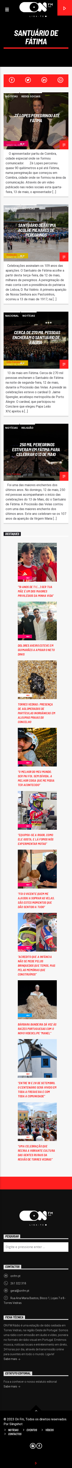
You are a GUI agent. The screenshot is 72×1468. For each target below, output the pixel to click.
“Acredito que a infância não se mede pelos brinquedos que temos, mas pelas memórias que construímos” (36, 965)
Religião (27, 428)
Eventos (32, 1430)
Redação (12, 142)
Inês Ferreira (14, 362)
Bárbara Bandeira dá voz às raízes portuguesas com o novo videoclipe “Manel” (37, 1028)
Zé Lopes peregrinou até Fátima (37, 118)
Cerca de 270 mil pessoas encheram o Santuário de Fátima (36, 337)
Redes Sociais (30, 96)
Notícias (11, 96)
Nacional (12, 208)
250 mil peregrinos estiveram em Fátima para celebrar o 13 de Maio (36, 449)
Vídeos (49, 1430)
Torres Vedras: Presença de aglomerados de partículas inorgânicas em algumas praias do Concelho (36, 713)
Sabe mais (11, 1359)
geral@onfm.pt (19, 1290)
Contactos (14, 1434)
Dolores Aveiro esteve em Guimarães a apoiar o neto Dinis (36, 649)
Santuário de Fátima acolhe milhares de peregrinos (37, 230)
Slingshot (16, 1424)
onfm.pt (15, 1276)
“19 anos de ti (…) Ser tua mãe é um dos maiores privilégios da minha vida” (36, 591)
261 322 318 (18, 1283)
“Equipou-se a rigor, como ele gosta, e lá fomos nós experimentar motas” (35, 839)
